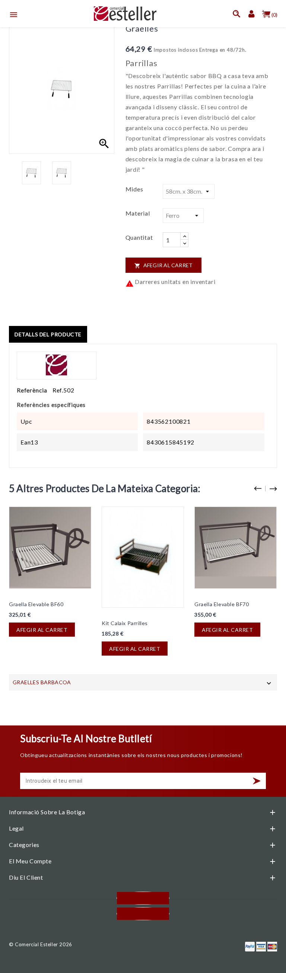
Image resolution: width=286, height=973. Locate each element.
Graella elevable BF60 (36, 604)
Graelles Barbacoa (42, 682)
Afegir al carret (163, 265)
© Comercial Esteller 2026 (40, 944)
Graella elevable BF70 (221, 604)
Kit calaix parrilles (125, 623)
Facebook (143, 898)
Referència (32, 390)
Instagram (143, 914)
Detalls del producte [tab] (48, 334)
